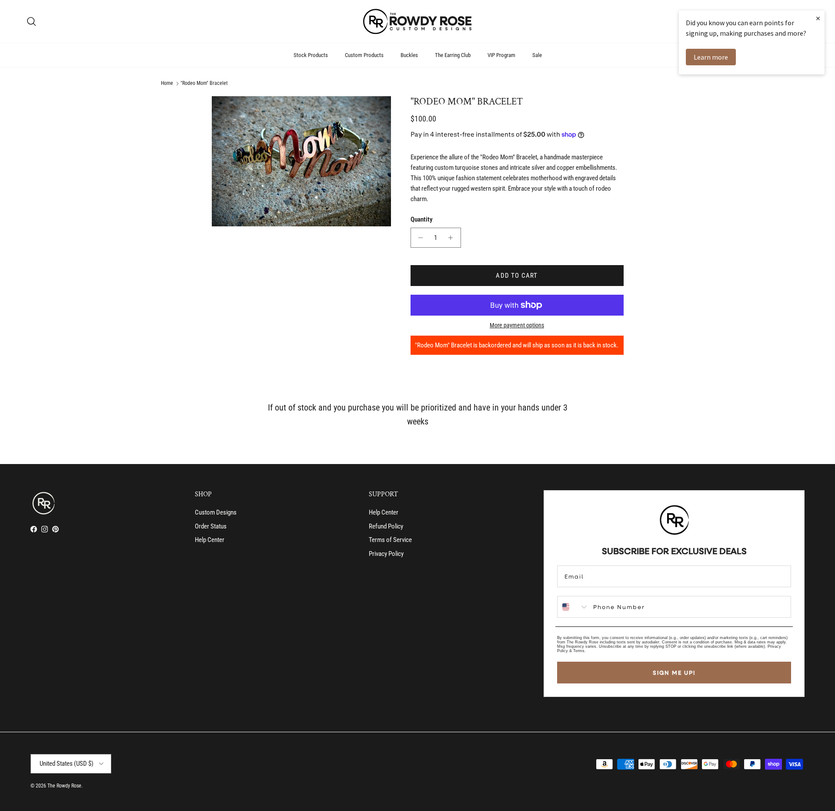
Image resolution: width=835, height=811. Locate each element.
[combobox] (573, 606)
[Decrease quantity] (418, 237)
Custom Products (364, 55)
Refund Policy (386, 526)
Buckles (409, 55)
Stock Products (311, 55)
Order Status (211, 526)
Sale (537, 55)
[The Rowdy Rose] (417, 21)
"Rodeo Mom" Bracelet (204, 84)
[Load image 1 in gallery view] (301, 161)
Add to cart (517, 275)
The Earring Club (453, 55)
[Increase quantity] (453, 237)
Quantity (422, 219)
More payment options (517, 325)
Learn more (711, 57)
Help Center (209, 540)
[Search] (31, 21)
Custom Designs (216, 512)
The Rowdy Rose (64, 786)
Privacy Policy (386, 554)
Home (167, 84)
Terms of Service (390, 540)
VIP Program (501, 55)
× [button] (818, 18)
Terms (578, 651)
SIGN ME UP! (674, 672)
